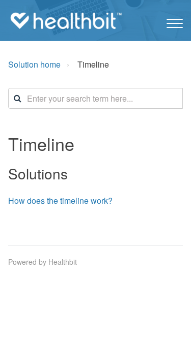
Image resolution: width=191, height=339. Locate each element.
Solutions (38, 173)
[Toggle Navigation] (175, 20)
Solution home (34, 64)
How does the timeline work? (60, 200)
